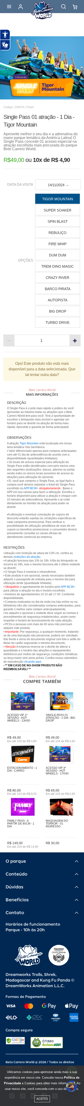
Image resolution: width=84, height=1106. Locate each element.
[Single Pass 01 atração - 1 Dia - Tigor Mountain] (42, 67)
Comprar (61, 850)
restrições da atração (26, 556)
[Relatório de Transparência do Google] (15, 1042)
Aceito (42, 1099)
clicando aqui (32, 661)
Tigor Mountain (29, 443)
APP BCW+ (31, 488)
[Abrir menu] (9, 6)
